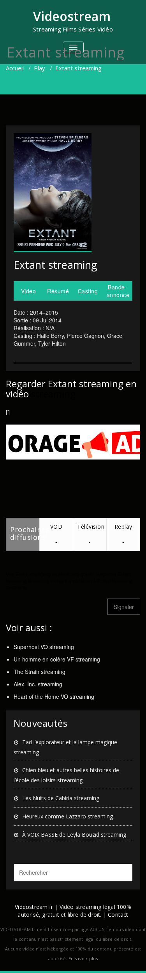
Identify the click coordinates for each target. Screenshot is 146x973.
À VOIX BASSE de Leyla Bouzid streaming (74, 834)
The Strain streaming (39, 671)
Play (39, 68)
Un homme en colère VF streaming (57, 659)
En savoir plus (83, 958)
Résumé (58, 291)
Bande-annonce (118, 291)
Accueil (15, 68)
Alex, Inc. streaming (38, 684)
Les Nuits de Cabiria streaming (60, 798)
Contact (118, 914)
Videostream (72, 16)
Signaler (124, 607)
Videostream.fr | (36, 906)
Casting (88, 291)
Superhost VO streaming (44, 647)
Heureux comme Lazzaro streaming (67, 816)
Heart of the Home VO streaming (54, 696)
